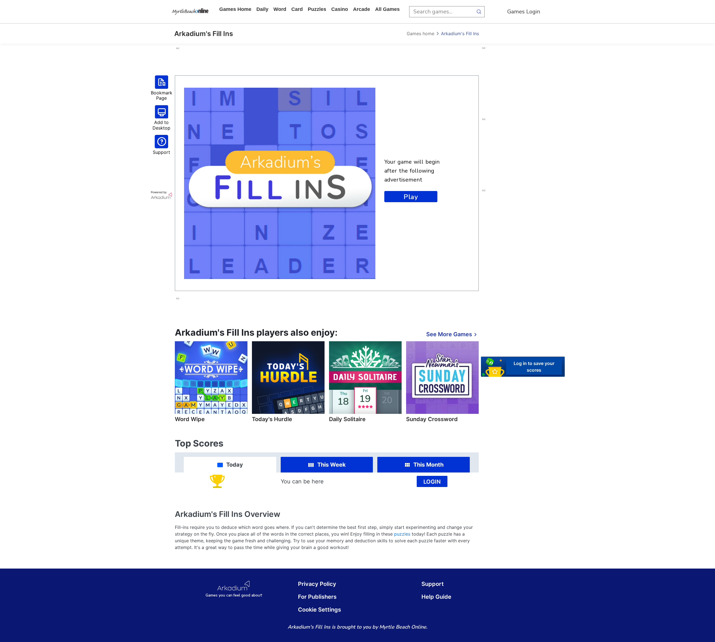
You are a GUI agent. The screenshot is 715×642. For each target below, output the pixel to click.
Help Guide (436, 596)
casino (339, 9)
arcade (361, 9)
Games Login (523, 11)
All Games (387, 9)
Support (432, 584)
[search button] (479, 11)
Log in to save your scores (534, 367)
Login (432, 481)
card (297, 9)
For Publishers (317, 596)
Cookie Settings (319, 609)
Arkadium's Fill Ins (460, 33)
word (279, 9)
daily (262, 9)
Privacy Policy (317, 584)
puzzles (317, 9)
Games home (235, 9)
